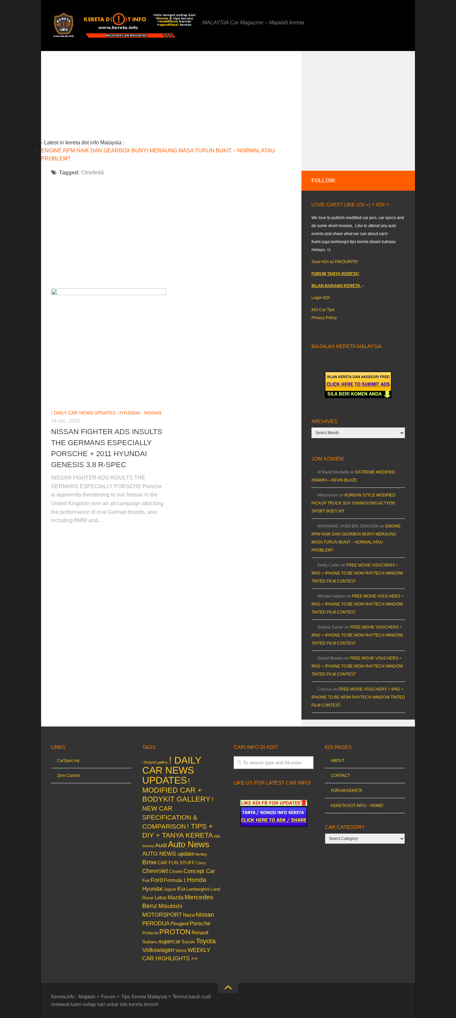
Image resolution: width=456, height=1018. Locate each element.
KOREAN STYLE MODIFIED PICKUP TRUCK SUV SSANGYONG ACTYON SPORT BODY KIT (353, 503)
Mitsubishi (170, 906)
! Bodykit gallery (155, 762)
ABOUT (338, 760)
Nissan (152, 412)
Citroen (176, 871)
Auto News (188, 844)
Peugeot (180, 923)
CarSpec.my (68, 760)
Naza (189, 915)
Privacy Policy (324, 317)
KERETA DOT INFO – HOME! (357, 805)
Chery (201, 863)
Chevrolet (155, 871)
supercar (170, 941)
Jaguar (170, 889)
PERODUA (156, 923)
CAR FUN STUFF (176, 862)
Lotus (161, 897)
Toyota (206, 941)
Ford (157, 880)
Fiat (146, 880)
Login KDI (320, 297)
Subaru (150, 941)
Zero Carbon (68, 775)
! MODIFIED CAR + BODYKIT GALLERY (176, 790)
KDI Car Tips (322, 309)
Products (150, 933)
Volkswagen (158, 950)
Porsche (200, 923)
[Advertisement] (182, 97)
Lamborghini (198, 889)
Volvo (181, 950)
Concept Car (199, 871)
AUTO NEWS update (168, 854)
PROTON (175, 932)
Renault (200, 932)
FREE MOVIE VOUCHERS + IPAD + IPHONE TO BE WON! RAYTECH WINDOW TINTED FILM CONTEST (357, 573)
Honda (196, 879)
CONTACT (340, 775)
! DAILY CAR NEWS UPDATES (83, 412)
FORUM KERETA (346, 790)
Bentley (201, 854)
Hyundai (130, 412)
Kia (181, 889)
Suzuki (188, 941)
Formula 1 (175, 880)
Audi (161, 845)
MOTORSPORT (162, 915)
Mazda (176, 897)
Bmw (149, 862)
